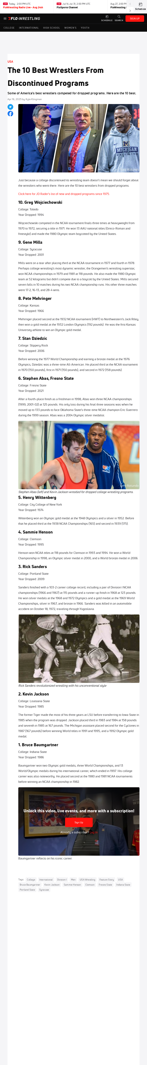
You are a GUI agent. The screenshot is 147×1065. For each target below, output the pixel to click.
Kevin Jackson (52, 884)
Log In (93, 832)
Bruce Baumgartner (30, 884)
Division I (62, 879)
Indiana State (123, 884)
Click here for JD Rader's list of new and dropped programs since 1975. (64, 194)
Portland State (27, 889)
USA (10, 61)
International (46, 879)
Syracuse (44, 889)
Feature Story (106, 879)
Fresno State (105, 884)
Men (73, 879)
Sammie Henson (72, 884)
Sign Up (79, 822)
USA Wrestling (87, 879)
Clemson (89, 884)
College (31, 879)
